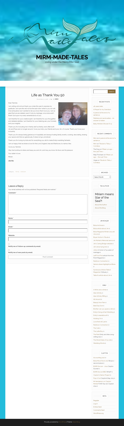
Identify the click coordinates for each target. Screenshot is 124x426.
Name (11, 218)
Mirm (56, 99)
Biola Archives (98, 225)
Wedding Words (99, 343)
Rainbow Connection (100, 261)
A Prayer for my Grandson (102, 109)
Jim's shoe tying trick (100, 247)
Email (10, 227)
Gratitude (23, 171)
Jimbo (95, 250)
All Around (97, 299)
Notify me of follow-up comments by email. (24, 246)
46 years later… (98, 106)
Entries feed (97, 407)
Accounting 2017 (99, 358)
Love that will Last (99, 322)
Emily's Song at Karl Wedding (103, 312)
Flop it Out (97, 378)
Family (17, 171)
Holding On (97, 318)
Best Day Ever (98, 306)
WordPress (62, 422)
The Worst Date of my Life (102, 340)
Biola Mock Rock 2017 (100, 361)
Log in (95, 404)
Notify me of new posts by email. (20, 252)
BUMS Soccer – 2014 (100, 366)
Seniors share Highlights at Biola (104, 264)
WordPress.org (98, 413)
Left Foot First (98, 255)
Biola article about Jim (101, 228)
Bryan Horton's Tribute (101, 237)
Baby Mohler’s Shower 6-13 (102, 124)
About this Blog (100, 208)
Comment (12, 193)
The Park (96, 334)
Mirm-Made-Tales (62, 57)
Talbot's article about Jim (102, 275)
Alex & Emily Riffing (99, 296)
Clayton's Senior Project (101, 375)
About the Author (101, 205)
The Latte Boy (98, 331)
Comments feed (98, 410)
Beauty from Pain (99, 302)
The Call (96, 328)
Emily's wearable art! (100, 315)
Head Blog (76, 422)
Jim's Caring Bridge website (102, 244)
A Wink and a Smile (100, 290)
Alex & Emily (97, 293)
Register (96, 400)
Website (11, 235)
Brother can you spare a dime (103, 309)
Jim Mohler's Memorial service (103, 240)
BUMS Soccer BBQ (99, 372)
